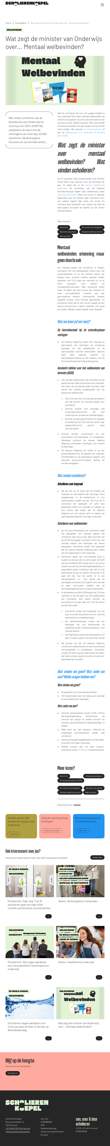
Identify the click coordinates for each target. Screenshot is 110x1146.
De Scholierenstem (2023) (71, 780)
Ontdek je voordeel (51, 830)
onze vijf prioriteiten (67, 194)
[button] (101, 5)
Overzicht (64, 227)
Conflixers (82, 750)
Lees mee (14, 834)
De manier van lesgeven (92, 227)
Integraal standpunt (93, 776)
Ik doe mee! (82, 830)
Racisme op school (68, 231)
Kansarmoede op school (92, 231)
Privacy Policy (81, 1131)
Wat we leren (65, 236)
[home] (27, 4)
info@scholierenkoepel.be (18, 1131)
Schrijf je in (13, 1073)
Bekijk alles (97, 857)
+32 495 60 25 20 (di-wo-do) (18, 1128)
